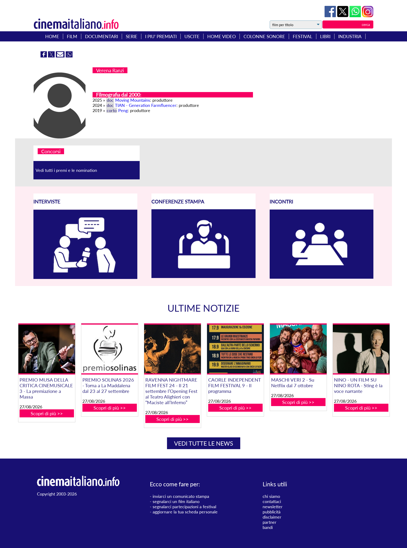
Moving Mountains (132, 100)
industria (350, 36)
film (72, 36)
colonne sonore (264, 36)
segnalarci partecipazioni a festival (184, 506)
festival (302, 36)
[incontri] (322, 277)
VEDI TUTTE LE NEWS (203, 443)
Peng (123, 110)
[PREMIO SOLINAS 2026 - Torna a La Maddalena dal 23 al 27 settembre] (109, 349)
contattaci (272, 501)
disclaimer (272, 517)
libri (325, 36)
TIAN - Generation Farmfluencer (145, 105)
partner (270, 522)
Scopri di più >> (47, 413)
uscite (191, 36)
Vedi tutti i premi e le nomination (66, 170)
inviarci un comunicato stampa (181, 496)
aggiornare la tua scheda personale (185, 511)
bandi (268, 527)
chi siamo (271, 496)
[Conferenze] (203, 276)
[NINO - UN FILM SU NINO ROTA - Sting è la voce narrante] (361, 349)
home (52, 36)
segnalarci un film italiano (176, 501)
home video (221, 36)
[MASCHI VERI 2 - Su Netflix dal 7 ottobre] (298, 349)
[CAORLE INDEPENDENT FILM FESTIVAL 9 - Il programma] (235, 349)
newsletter (273, 506)
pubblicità (272, 511)
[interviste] (85, 277)
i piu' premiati (161, 36)
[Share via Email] (61, 55)
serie (131, 36)
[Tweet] (343, 15)
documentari (101, 36)
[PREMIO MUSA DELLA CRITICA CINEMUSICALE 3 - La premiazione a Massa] (46, 349)
